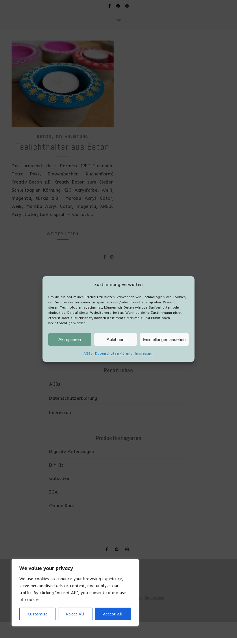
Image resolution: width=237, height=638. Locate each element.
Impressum (144, 353)
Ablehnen (115, 339)
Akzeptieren (69, 339)
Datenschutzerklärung (113, 353)
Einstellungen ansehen (164, 339)
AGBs (88, 353)
